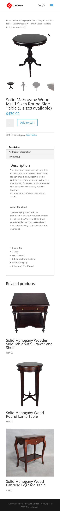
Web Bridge (33, 503)
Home (8, 20)
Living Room (43, 20)
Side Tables (31, 135)
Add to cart (27, 122)
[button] (49, 35)
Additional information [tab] (20, 152)
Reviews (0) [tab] (14, 156)
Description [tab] (14, 147)
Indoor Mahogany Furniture (24, 20)
